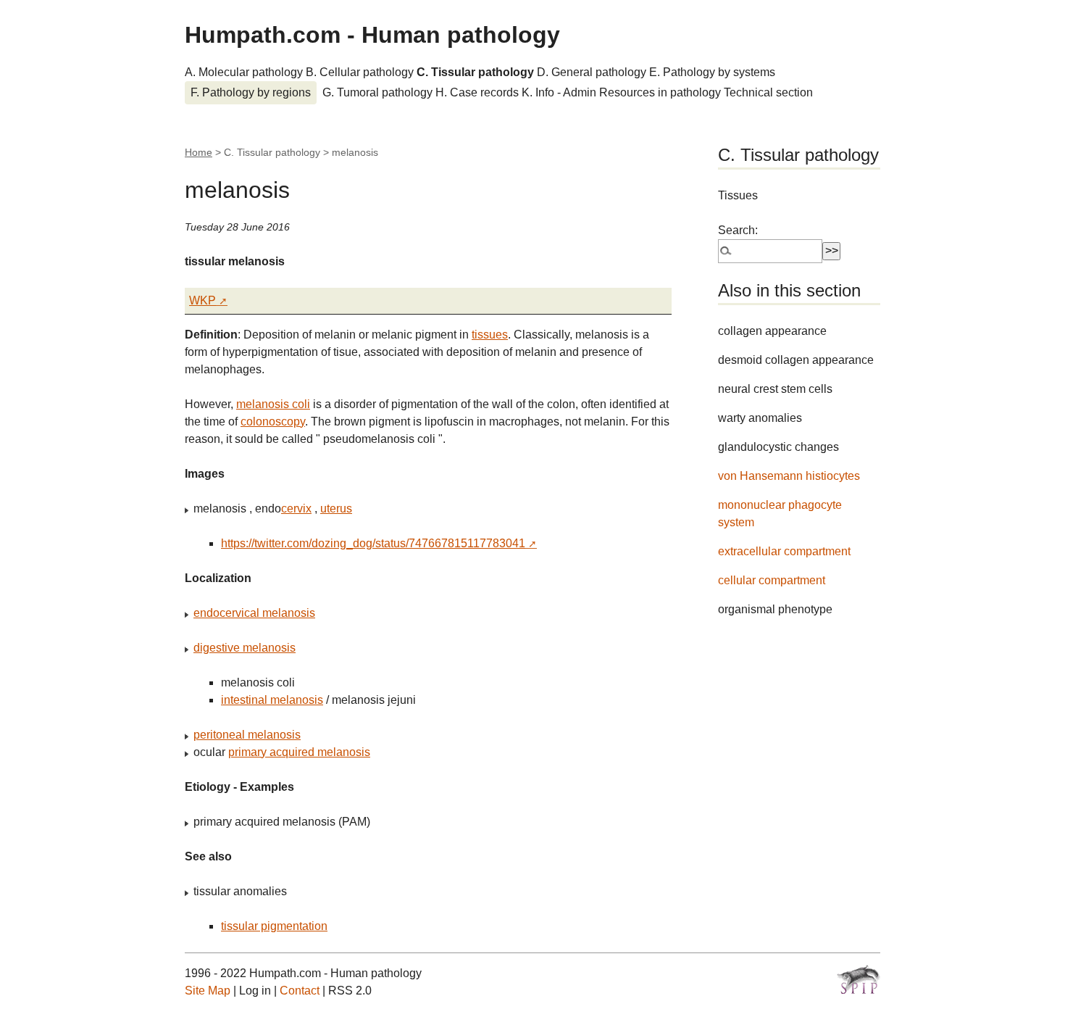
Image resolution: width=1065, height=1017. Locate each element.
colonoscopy (273, 421)
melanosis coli (273, 404)
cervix (296, 508)
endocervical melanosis (254, 613)
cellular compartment (771, 580)
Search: (738, 230)
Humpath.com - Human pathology (372, 35)
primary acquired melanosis (299, 752)
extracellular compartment (784, 551)
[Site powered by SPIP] (858, 979)
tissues (490, 334)
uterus (336, 508)
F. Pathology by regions (251, 92)
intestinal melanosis (272, 700)
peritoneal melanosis (247, 734)
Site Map (207, 990)
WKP (202, 300)
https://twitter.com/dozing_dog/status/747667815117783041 (373, 543)
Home (198, 152)
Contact (300, 990)
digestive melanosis (244, 648)
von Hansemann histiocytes (789, 476)
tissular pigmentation (274, 926)
